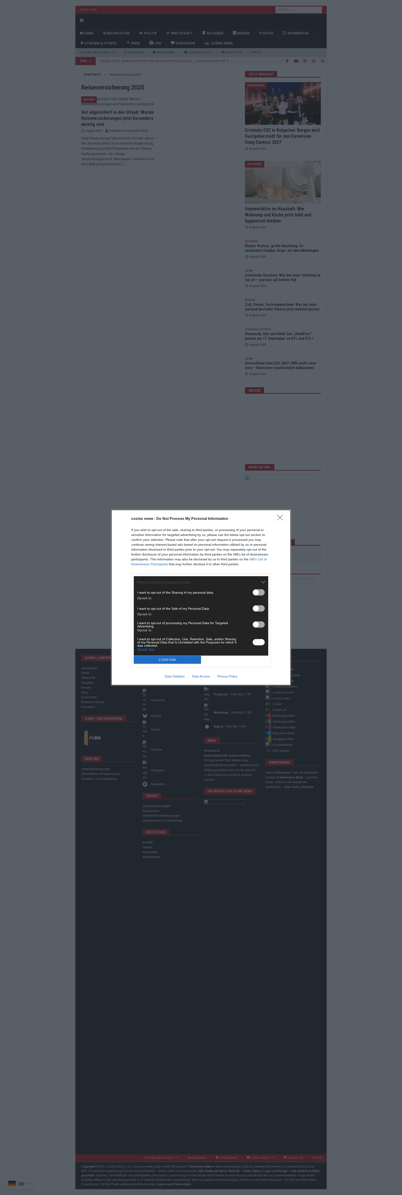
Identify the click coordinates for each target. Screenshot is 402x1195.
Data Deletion (175, 676)
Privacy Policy (227, 676)
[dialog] (201, 597)
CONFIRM (167, 660)
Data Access (201, 676)
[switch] (259, 592)
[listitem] (201, 582)
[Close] (281, 519)
